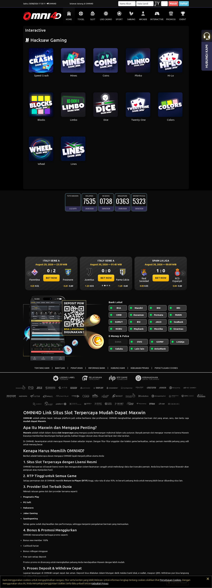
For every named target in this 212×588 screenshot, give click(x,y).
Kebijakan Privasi (99, 583)
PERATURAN (77, 368)
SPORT (119, 19)
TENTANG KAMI (41, 368)
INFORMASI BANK (96, 368)
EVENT (183, 19)
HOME (69, 19)
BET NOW (51, 278)
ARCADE (143, 19)
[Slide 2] (105, 285)
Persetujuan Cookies (170, 580)
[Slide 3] (107, 285)
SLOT (92, 19)
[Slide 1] (102, 285)
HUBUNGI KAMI (118, 368)
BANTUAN (60, 368)
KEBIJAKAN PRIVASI (140, 368)
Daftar (183, 3)
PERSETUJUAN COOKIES (166, 368)
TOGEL (81, 19)
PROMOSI (171, 19)
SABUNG (131, 19)
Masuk (173, 3)
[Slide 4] (109, 285)
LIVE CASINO (106, 19)
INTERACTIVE (156, 19)
